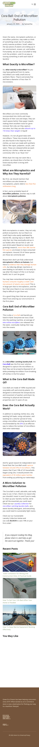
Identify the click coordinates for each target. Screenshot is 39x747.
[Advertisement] (19, 660)
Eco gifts (6, 715)
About (5, 724)
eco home (6, 716)
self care (6, 718)
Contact (6, 725)
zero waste (6, 718)
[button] (32, 4)
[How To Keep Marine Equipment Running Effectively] (19, 615)
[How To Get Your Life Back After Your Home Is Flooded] (19, 588)
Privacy (28, 735)
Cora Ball (6, 364)
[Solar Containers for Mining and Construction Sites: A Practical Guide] (19, 562)
